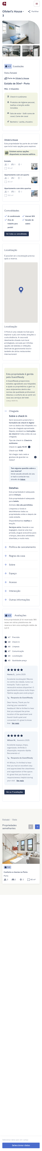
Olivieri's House (22, 78)
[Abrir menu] (37, 4)
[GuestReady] (4, 4)
